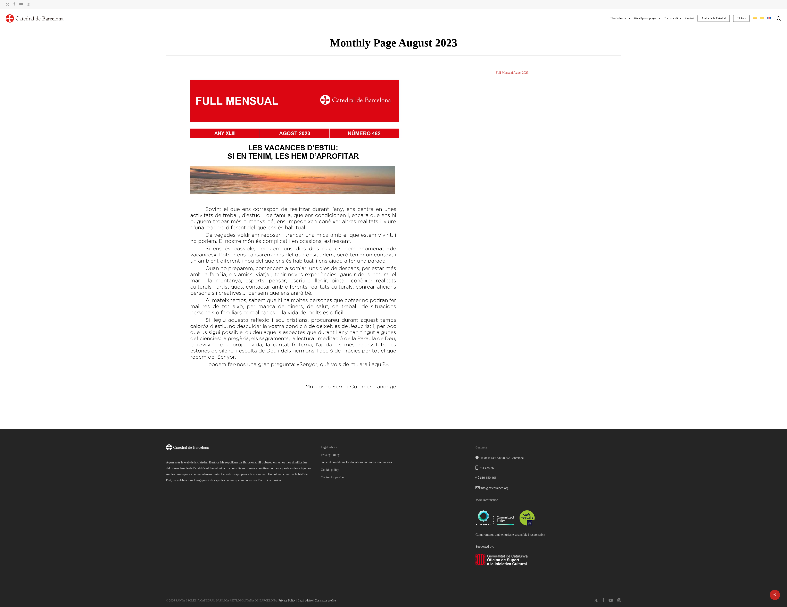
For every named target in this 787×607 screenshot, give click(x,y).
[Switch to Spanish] (762, 18)
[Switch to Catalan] (755, 18)
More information (486, 500)
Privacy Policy (330, 454)
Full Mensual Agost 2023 (512, 72)
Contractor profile (332, 477)
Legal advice (329, 447)
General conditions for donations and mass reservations (356, 462)
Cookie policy (330, 469)
